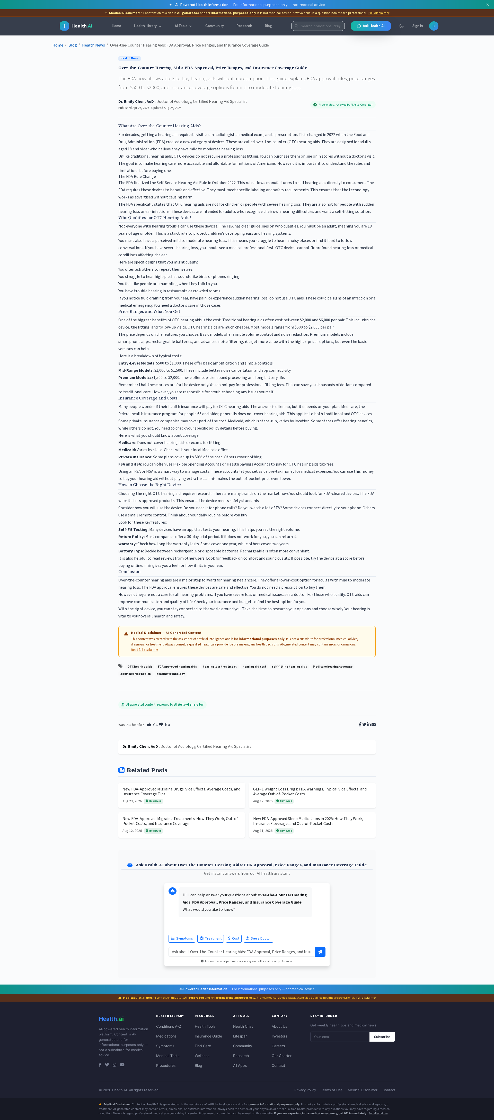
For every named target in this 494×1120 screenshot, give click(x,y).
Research (244, 26)
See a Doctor (260, 938)
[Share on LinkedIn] (369, 724)
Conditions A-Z (168, 1026)
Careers (278, 1046)
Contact (278, 1065)
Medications (166, 1036)
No (167, 724)
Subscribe (382, 1037)
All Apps (240, 1065)
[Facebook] (100, 1065)
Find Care (203, 1046)
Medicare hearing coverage (332, 666)
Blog (268, 26)
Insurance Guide (208, 1036)
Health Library (145, 26)
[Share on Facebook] (360, 724)
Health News (129, 58)
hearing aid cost (254, 666)
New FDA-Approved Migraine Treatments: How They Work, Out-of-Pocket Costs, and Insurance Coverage (180, 821)
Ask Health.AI (374, 26)
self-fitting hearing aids (289, 666)
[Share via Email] (374, 724)
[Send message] (320, 952)
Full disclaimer (379, 13)
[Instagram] (114, 1065)
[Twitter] (107, 1065)
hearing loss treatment (220, 666)
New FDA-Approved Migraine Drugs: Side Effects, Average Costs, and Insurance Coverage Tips (181, 791)
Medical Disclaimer (362, 1090)
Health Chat (243, 1026)
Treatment (213, 938)
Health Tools (205, 1026)
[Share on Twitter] (364, 724)
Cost (235, 938)
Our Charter (282, 1055)
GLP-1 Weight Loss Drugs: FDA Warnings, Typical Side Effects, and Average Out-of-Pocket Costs (310, 791)
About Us (279, 1026)
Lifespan (240, 1036)
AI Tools (181, 26)
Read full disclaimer (144, 650)
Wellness (202, 1055)
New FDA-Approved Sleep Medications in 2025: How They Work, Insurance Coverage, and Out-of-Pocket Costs (308, 821)
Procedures (165, 1065)
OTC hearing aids (139, 666)
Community (214, 26)
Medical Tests (167, 1055)
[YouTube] (122, 1065)
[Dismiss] (488, 5)
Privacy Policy (305, 1090)
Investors (279, 1036)
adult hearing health (135, 674)
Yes (155, 724)
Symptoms (184, 938)
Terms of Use (332, 1090)
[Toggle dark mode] (401, 26)
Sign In (417, 26)
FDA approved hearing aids (177, 666)
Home (116, 26)
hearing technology (170, 674)
